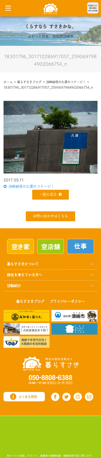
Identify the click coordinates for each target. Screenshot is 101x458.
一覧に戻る (48, 195)
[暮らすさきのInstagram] (77, 397)
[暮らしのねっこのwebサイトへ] (27, 329)
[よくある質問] (24, 397)
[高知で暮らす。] (27, 315)
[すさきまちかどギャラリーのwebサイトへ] (74, 329)
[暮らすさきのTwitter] (66, 397)
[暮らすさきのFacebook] (55, 397)
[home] (50, 8)
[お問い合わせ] (89, 396)
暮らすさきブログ (30, 302)
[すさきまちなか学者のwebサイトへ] (27, 342)
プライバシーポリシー (67, 302)
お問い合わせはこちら (50, 216)
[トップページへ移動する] (50, 364)
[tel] (50, 380)
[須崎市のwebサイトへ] (74, 315)
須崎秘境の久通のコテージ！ (30, 187)
